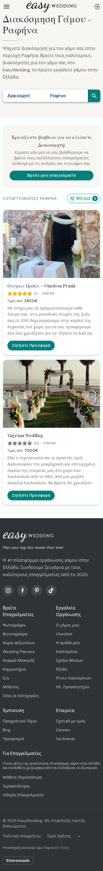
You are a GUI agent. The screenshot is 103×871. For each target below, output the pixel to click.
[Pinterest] (36, 590)
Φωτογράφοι (14, 625)
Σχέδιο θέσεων (69, 660)
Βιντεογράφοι (15, 633)
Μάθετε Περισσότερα (22, 777)
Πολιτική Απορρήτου (22, 836)
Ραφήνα (58, 95)
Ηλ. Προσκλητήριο (72, 686)
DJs (6, 678)
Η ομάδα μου (68, 642)
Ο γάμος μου (67, 625)
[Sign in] (96, 6)
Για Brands (65, 738)
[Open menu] (6, 6)
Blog (6, 729)
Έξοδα (61, 669)
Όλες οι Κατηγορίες (21, 695)
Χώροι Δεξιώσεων (19, 642)
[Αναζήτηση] (94, 96)
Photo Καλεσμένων (73, 678)
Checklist (64, 633)
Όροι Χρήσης (59, 836)
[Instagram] (8, 590)
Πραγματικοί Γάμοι (20, 721)
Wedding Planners (19, 651)
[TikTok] (51, 590)
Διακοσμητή (18, 95)
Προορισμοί (13, 738)
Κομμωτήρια (14, 669)
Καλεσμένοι (67, 651)
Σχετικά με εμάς (70, 721)
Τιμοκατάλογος (16, 786)
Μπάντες (11, 686)
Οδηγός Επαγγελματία (23, 794)
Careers (63, 729)
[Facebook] (22, 590)
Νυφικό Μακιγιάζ (19, 660)
